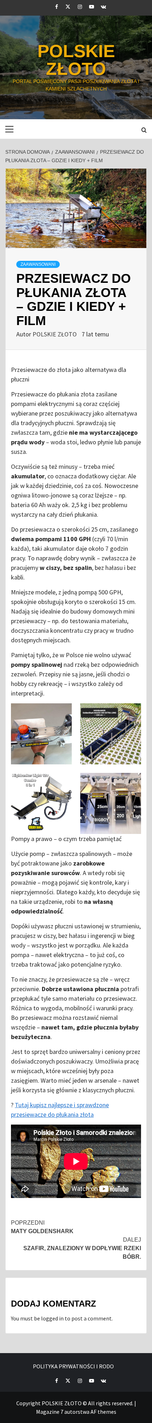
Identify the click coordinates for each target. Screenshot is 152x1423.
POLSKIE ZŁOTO (76, 60)
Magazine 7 (49, 1411)
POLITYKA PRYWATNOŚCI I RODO (73, 1366)
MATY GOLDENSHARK (42, 1227)
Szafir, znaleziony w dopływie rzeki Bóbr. (82, 1248)
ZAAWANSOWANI (38, 264)
